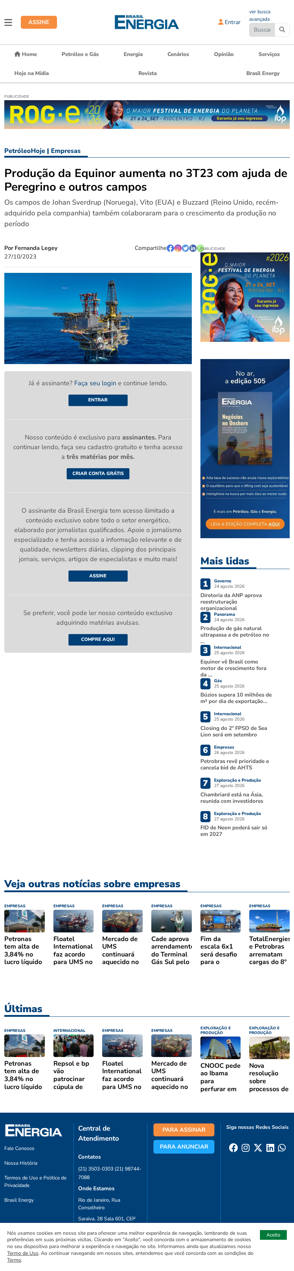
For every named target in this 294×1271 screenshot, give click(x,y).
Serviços (269, 54)
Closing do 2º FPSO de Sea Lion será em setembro (233, 731)
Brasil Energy (263, 73)
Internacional (227, 647)
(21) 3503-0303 (95, 1168)
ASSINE (38, 22)
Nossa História (20, 1163)
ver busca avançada (259, 15)
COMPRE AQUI (98, 639)
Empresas (66, 150)
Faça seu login (96, 383)
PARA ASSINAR (183, 1130)
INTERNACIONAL (69, 1030)
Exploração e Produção (237, 780)
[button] (8, 22)
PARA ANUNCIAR (184, 1147)
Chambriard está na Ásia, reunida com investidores (231, 797)
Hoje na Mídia (31, 73)
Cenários (178, 54)
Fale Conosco (19, 1148)
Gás (218, 681)
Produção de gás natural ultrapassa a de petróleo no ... (234, 634)
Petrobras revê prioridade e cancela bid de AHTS (234, 764)
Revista (147, 73)
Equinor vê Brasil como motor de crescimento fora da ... (233, 668)
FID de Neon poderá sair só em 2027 (233, 830)
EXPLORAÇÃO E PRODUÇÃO (215, 1030)
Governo (222, 581)
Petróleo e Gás (80, 54)
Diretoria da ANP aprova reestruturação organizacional (231, 601)
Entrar (232, 22)
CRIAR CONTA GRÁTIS (98, 473)
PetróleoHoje (24, 150)
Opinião (224, 54)
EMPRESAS (14, 906)
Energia (133, 54)
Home (28, 54)
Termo (14, 1260)
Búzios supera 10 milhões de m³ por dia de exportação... (236, 698)
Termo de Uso (22, 1253)
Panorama (224, 614)
